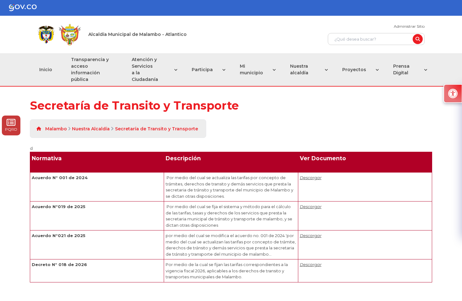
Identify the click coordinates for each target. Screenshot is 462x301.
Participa (202, 69)
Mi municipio (251, 69)
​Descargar (311, 264)
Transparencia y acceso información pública (90, 69)
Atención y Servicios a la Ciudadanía (145, 69)
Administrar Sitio (409, 26)
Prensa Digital (401, 69)
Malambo (56, 129)
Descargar (311, 177)
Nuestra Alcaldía (91, 129)
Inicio (45, 69)
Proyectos (354, 69)
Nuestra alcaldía (299, 69)
